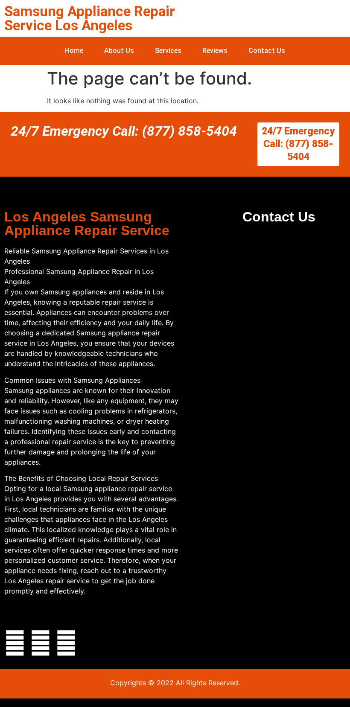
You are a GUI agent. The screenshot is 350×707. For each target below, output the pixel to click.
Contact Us (266, 51)
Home (74, 51)
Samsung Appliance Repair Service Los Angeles (89, 18)
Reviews (215, 51)
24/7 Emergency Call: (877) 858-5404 (124, 131)
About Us (119, 51)
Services (168, 51)
